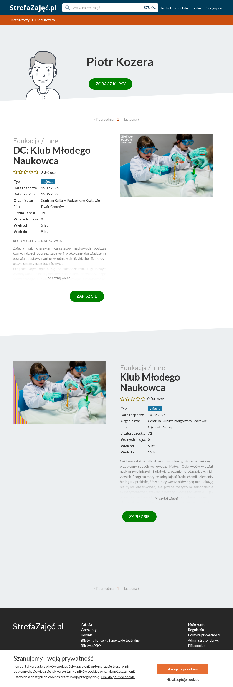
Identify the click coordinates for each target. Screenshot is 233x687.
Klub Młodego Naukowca (150, 382)
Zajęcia (86, 624)
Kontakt (196, 8)
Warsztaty (89, 630)
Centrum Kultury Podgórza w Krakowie (70, 200)
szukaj (150, 7)
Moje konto (196, 624)
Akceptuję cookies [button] (183, 669)
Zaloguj (213, 8)
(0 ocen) (52, 172)
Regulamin (196, 630)
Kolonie (87, 635)
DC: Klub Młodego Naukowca (52, 155)
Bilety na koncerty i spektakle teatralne (110, 640)
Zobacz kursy (111, 83)
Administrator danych (204, 640)
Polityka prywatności (204, 635)
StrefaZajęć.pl (33, 7)
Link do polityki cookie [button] (118, 677)
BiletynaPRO (91, 646)
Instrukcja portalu (174, 8)
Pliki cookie (196, 646)
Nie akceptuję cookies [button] (182, 679)
